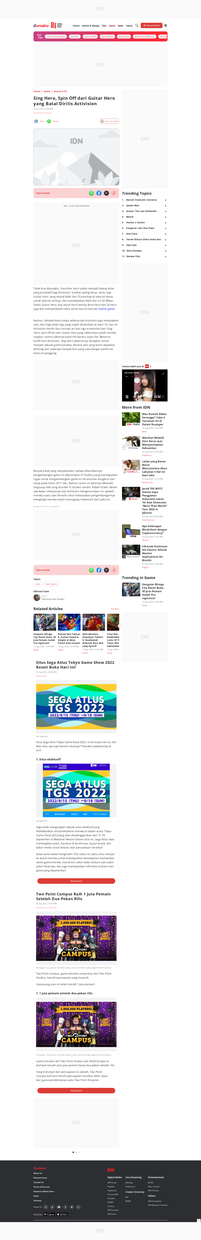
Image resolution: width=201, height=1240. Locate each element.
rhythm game (106, 309)
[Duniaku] (47, 25)
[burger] (166, 25)
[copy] (114, 193)
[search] (137, 25)
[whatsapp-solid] (91, 193)
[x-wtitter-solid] (106, 193)
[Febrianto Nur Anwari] (36, 597)
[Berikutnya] (120, 626)
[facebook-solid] (98, 193)
